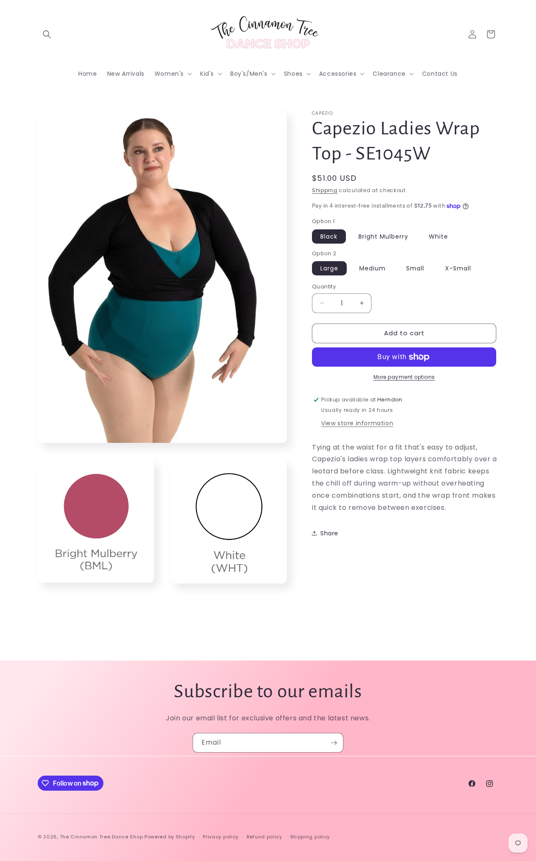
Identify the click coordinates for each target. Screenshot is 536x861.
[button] (47, 34)
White (438, 236)
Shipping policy (310, 836)
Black (329, 236)
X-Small (458, 268)
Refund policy (264, 836)
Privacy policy (221, 836)
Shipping (325, 190)
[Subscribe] (334, 743)
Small (415, 268)
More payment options (404, 376)
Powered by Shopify (169, 836)
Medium (372, 268)
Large (329, 268)
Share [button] (329, 533)
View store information (357, 423)
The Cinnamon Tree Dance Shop (101, 836)
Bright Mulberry (383, 236)
